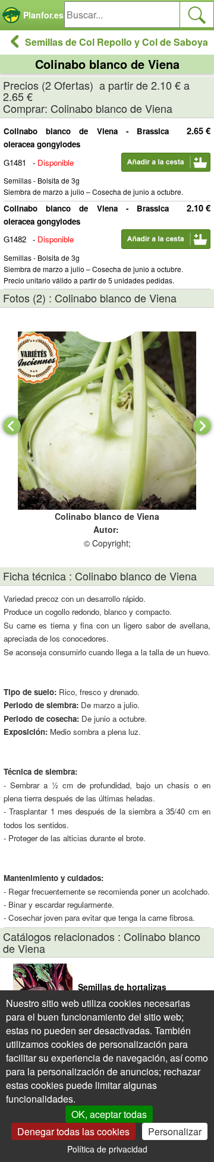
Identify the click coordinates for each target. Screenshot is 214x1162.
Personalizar (175, 1131)
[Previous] (12, 426)
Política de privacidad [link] (107, 1149)
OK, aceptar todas (109, 1114)
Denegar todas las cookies (73, 1131)
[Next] (202, 426)
